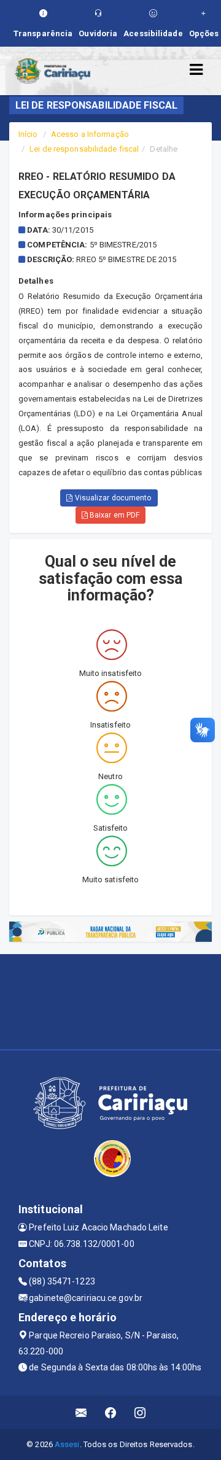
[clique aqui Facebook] (111, 1412)
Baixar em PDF (113, 515)
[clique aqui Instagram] (140, 1412)
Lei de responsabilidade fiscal (84, 148)
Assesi (67, 1444)
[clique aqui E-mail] (81, 1412)
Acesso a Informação (90, 134)
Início (28, 134)
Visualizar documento (112, 498)
